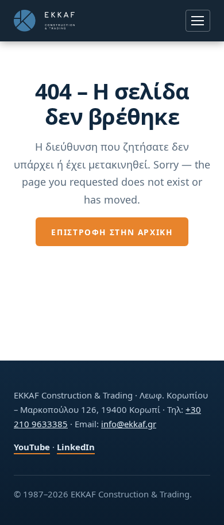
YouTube (32, 447)
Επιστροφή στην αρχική (111, 232)
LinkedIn (76, 447)
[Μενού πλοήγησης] (198, 20)
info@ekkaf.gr (128, 424)
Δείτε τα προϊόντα (112, 261)
